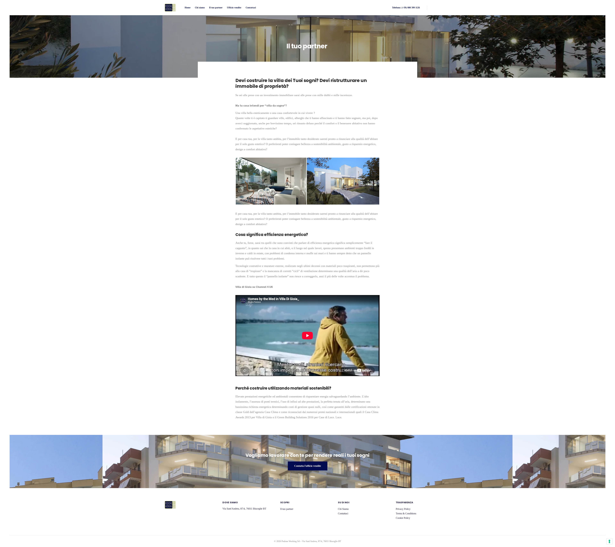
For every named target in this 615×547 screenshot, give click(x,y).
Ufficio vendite (234, 7)
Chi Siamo (343, 509)
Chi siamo (200, 7)
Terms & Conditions (406, 513)
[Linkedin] (442, 7)
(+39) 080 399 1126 (411, 7)
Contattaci (251, 7)
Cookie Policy (403, 518)
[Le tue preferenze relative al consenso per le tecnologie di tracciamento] (609, 541)
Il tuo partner (215, 7)
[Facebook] (435, 7)
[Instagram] (449, 7)
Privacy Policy (403, 509)
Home (187, 7)
